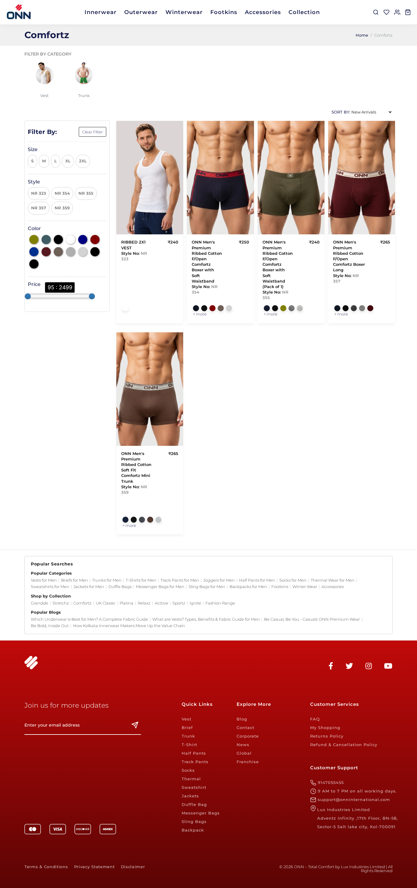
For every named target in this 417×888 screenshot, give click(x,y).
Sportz (178, 603)
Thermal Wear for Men (332, 580)
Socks (188, 770)
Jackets (190, 795)
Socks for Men (292, 580)
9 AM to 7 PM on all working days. (356, 791)
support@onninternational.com (353, 799)
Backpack (193, 830)
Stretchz (61, 603)
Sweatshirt (194, 787)
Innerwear (101, 12)
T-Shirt (189, 744)
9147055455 (330, 782)
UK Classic (105, 603)
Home (362, 35)
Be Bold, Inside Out (50, 625)
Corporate (248, 736)
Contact (245, 727)
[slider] (28, 296)
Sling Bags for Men (207, 586)
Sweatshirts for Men (50, 586)
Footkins (223, 12)
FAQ (315, 719)
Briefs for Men (74, 580)
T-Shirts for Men (141, 580)
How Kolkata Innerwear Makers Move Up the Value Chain (129, 625)
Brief (187, 727)
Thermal (191, 778)
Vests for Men (44, 580)
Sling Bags (194, 821)
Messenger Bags (201, 812)
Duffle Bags (120, 586)
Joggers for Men (219, 580)
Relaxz (144, 603)
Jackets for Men (89, 586)
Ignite (195, 603)
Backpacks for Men (248, 586)
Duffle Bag (194, 804)
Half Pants (194, 753)
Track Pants (195, 761)
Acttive (161, 603)
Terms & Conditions (46, 867)
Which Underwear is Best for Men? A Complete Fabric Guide (89, 619)
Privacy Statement (94, 867)
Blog (242, 719)
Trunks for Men (106, 580)
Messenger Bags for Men (160, 586)
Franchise (248, 761)
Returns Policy (326, 736)
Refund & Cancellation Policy (343, 744)
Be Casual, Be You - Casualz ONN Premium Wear (312, 619)
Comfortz (82, 603)
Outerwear (141, 12)
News (243, 744)
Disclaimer (133, 867)
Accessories (263, 12)
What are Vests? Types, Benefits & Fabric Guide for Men (206, 619)
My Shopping (325, 727)
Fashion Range (220, 603)
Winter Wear (304, 586)
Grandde (39, 603)
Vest (186, 719)
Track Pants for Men (180, 580)
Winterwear (184, 12)
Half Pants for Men (257, 580)
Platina (126, 603)
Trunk (188, 736)
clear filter (92, 131)
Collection (304, 12)
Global (244, 753)
